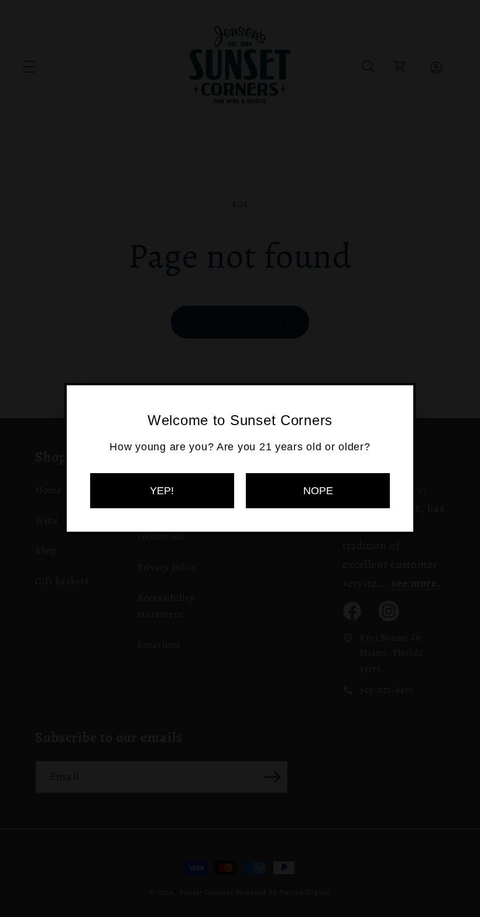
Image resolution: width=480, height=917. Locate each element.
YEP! (162, 491)
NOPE (318, 491)
